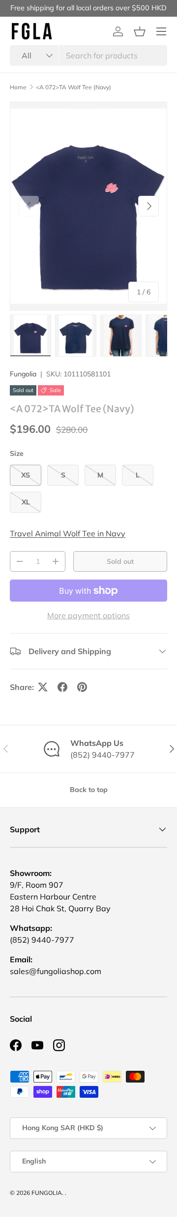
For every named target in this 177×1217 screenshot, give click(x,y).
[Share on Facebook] (62, 687)
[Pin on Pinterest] (82, 687)
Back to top (89, 789)
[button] (139, 31)
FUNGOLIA (46, 1192)
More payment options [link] (88, 615)
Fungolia (23, 374)
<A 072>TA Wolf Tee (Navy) (73, 87)
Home (18, 87)
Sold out (120, 561)
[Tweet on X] (43, 687)
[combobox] (88, 55)
